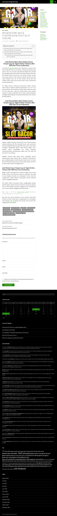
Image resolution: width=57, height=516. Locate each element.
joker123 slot (6, 209)
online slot (20, 461)
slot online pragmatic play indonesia (12, 466)
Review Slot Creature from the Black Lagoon (12, 222)
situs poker (32, 461)
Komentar (5, 241)
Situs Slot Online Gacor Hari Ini (9, 227)
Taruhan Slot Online (23, 192)
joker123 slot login (16, 209)
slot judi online (46, 463)
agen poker (23, 451)
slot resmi (49, 466)
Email (4, 266)
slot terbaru (4, 469)
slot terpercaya (10, 469)
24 (6, 313)
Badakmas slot (5, 373)
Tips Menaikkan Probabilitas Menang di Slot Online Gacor (15, 332)
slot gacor (9, 365)
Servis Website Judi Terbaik (8, 330)
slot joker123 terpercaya (9, 214)
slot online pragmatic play (44, 464)
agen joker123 (6, 207)
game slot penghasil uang (21, 457)
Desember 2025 (44, 22)
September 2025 (44, 26)
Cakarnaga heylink (9, 421)
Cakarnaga (6, 355)
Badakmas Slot (11, 433)
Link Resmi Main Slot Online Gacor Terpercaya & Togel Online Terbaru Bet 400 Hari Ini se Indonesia (18, 49)
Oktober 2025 (43, 25)
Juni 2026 (42, 14)
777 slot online (6, 451)
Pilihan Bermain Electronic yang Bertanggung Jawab (14, 327)
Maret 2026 (43, 18)
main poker (14, 461)
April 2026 (42, 17)
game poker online (23, 455)
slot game (39, 463)
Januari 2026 (43, 21)
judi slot (12, 200)
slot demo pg (45, 461)
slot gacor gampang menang (15, 463)
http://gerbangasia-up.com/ (11, 393)
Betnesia (4, 369)
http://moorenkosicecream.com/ (11, 389)
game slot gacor (44, 455)
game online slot (7, 455)
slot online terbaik (28, 466)
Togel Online (43, 39)
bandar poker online (39, 451)
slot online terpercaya (40, 466)
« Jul (4, 318)
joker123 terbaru (7, 211)
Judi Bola (42, 34)
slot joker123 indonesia (8, 213)
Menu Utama (55, 2)
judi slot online (6, 461)
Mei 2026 (42, 16)
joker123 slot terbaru (28, 209)
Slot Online (5, 30)
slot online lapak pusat (30, 464)
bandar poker (30, 451)
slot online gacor (7, 464)
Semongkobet (7, 441)
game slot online (7, 457)
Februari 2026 (43, 20)
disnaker (13, 41)
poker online (26, 461)
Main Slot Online (13, 68)
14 (36, 309)
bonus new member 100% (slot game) (16, 453)
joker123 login (31, 207)
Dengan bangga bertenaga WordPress (9, 514)
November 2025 (44, 24)
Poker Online (43, 35)
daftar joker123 (15, 207)
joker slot (23, 207)
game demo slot (36, 453)
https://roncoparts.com (7, 377)
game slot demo (33, 455)
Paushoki (9, 347)
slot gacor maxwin (32, 463)
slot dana (41, 461)
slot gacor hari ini (24, 463)
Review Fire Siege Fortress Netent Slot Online (12, 338)
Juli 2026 (42, 13)
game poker (16, 455)
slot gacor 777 (5, 463)
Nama (4, 260)
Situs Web (4, 273)
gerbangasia (7, 405)
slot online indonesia (18, 464)
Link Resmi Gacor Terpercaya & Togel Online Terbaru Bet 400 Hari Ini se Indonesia (20, 56)
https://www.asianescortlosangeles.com (15, 413)
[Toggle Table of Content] (32, 46)
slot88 (37, 461)
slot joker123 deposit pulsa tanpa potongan (23, 211)
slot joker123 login (20, 213)
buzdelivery (9, 361)
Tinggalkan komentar (22, 41)
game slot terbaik (37, 459)
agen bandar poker (15, 451)
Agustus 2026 (43, 12)
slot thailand (20, 468)
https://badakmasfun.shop (13, 397)
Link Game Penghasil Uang (10, 2)
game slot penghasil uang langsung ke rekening (17, 459)
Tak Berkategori (43, 38)
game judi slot (46, 453)
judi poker (51, 459)
